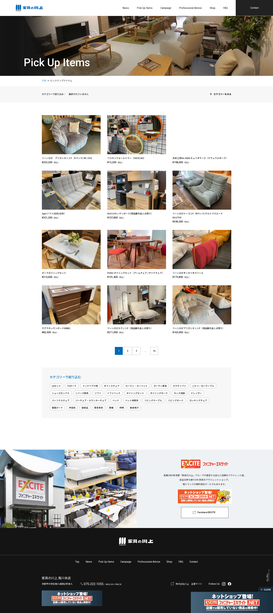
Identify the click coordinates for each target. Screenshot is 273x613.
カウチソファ (179, 385)
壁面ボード (57, 407)
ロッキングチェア (198, 400)
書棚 (111, 407)
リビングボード (175, 400)
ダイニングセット (135, 393)
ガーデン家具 (160, 385)
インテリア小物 (90, 385)
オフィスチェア (111, 385)
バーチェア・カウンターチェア (91, 400)
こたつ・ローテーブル (203, 385)
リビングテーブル (153, 400)
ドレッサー (196, 393)
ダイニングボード (159, 393)
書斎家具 (98, 407)
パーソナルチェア (61, 400)
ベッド (115, 400)
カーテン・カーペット (136, 385)
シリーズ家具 (81, 393)
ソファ (97, 393)
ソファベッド (113, 393)
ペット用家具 (131, 400)
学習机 (72, 407)
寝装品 (85, 407)
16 (154, 351)
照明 (121, 407)
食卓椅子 (134, 407)
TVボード (71, 385)
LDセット (56, 385)
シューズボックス (60, 393)
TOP (44, 80)
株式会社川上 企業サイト (189, 583)
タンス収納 (179, 393)
